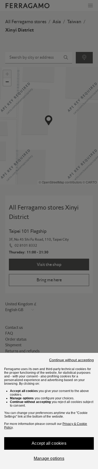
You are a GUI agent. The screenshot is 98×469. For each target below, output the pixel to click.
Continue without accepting (71, 360)
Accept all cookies (49, 443)
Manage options (49, 458)
